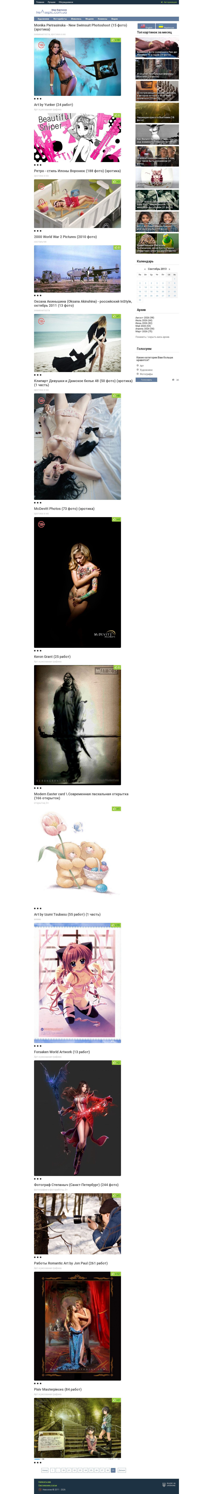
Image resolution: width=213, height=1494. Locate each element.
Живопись (76, 19)
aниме (37, 919)
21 (69, 1470)
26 (97, 1470)
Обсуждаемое (66, 2)
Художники (43, 19)
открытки (39, 803)
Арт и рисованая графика (47, 109)
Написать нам (44, 1482)
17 (146, 292)
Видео (114, 19)
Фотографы (146, 374)
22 (75, 1470)
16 (140, 292)
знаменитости (42, 34)
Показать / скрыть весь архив (152, 337)
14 (169, 287)
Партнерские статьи (47, 1485)
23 (80, 1470)
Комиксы (102, 19)
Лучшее (51, 2)
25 (91, 1470)
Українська (168, 27)
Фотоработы (60, 19)
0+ (47, 803)
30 (140, 300)
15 (175, 287)
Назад (45, 1470)
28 (108, 1470)
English (148, 27)
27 (102, 1470)
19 (157, 292)
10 (146, 287)
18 (151, 292)
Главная (40, 2)
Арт (142, 365)
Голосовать (146, 380)
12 (157, 287)
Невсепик (56, 12)
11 (151, 287)
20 (64, 1470)
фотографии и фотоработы (49, 1189)
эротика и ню (58, 34)
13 (163, 287)
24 (86, 1470)
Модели (89, 19)
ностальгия (40, 241)
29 (175, 296)
